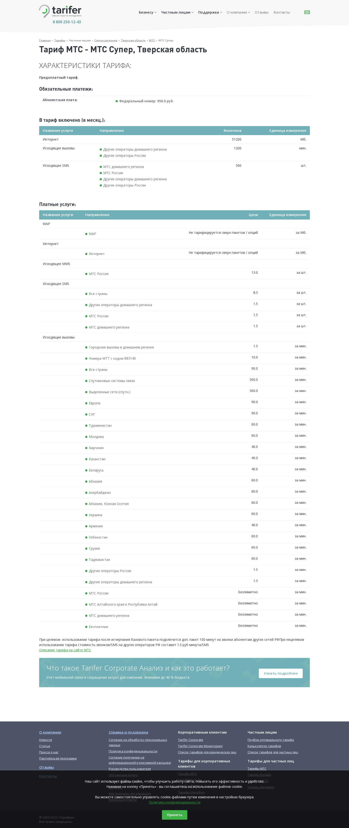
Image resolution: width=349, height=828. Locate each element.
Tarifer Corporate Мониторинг (200, 746)
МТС (152, 40)
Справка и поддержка (128, 732)
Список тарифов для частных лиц (273, 752)
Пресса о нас (48, 752)
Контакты (282, 12)
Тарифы (59, 40)
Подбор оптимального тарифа (271, 740)
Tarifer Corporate (190, 740)
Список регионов (105, 40)
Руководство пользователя (130, 769)
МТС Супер (166, 40)
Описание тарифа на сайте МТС (65, 650)
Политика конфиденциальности (174, 802)
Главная (45, 40)
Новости (45, 740)
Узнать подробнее (281, 673)
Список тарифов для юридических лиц (207, 752)
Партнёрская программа (58, 758)
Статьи (44, 746)
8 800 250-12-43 (67, 21)
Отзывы (262, 12)
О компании (237, 12)
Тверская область (133, 40)
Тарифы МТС (257, 768)
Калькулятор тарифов (264, 746)
